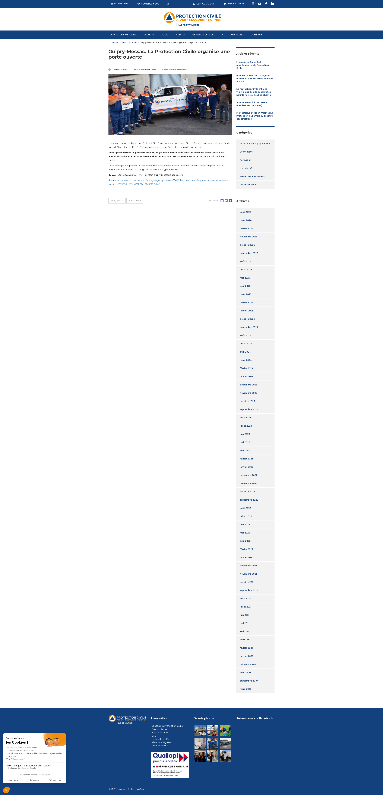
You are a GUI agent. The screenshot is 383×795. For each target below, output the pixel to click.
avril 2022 (245, 541)
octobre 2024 (247, 319)
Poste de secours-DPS (252, 176)
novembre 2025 (248, 236)
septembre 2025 (249, 253)
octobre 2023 (247, 401)
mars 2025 (245, 294)
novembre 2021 (248, 574)
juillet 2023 (246, 425)
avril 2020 (245, 672)
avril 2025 (245, 286)
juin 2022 (245, 524)
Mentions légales (161, 742)
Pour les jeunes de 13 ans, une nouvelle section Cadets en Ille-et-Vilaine (255, 78)
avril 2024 (245, 351)
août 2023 (245, 417)
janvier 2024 (247, 376)
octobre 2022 (247, 491)
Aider (165, 34)
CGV (154, 735)
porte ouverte (135, 200)
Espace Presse (160, 729)
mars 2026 (245, 220)
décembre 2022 (248, 475)
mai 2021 (245, 623)
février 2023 (246, 458)
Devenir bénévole (203, 34)
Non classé (246, 168)
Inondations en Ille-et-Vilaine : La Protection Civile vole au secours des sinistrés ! (254, 116)
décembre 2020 (248, 664)
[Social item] (253, 3)
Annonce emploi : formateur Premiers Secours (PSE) (252, 104)
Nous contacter (160, 732)
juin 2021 (245, 615)
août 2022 (245, 508)
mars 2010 (245, 689)
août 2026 (245, 212)
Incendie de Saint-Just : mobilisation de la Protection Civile (252, 65)
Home (114, 42)
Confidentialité (160, 745)
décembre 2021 (248, 565)
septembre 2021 (249, 590)
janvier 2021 (246, 656)
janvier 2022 (246, 557)
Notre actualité (233, 34)
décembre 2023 (248, 384)
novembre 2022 (248, 483)
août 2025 (245, 261)
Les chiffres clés (160, 739)
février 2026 (246, 228)
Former (181, 34)
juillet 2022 (246, 516)
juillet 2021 (245, 606)
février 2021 (246, 648)
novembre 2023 (248, 393)
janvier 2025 (246, 310)
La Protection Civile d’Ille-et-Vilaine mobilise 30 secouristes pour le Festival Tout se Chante (253, 92)
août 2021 (245, 598)
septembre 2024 (249, 327)
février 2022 (246, 549)
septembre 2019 (249, 680)
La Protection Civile (123, 34)
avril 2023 (245, 450)
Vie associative (248, 184)
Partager (213, 201)
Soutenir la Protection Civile (167, 725)
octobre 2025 (247, 245)
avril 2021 (245, 631)
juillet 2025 (246, 269)
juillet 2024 (246, 343)
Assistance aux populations (255, 143)
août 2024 (245, 335)
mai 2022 (245, 532)
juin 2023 (245, 434)
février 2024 (246, 368)
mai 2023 (245, 442)
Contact (256, 34)
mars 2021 (245, 639)
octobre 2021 (247, 582)
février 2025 (246, 302)
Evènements (247, 151)
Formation (245, 160)
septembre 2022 (249, 500)
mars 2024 (246, 360)
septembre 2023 (249, 409)
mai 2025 (245, 277)
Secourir (149, 34)
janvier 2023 (246, 467)
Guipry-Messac (117, 200)
